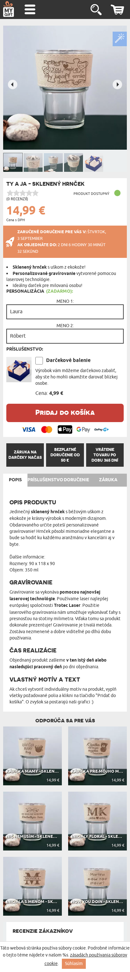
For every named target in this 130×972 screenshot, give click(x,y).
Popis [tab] (15, 480)
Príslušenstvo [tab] (45, 480)
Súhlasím (74, 963)
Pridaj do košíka (65, 412)
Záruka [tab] (108, 480)
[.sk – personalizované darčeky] (8, 9)
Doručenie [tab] (76, 480)
